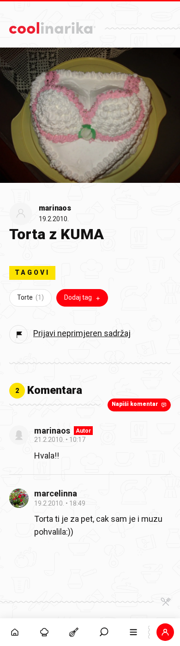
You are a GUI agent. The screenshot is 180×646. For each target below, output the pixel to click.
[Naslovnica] (15, 632)
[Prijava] (165, 632)
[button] (104, 632)
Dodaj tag (78, 297)
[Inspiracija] (44, 632)
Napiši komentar (135, 404)
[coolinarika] (52, 25)
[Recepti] (74, 632)
